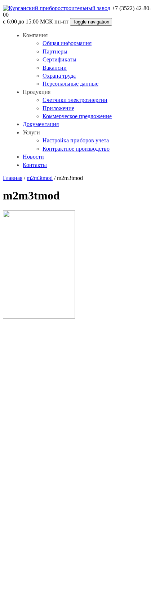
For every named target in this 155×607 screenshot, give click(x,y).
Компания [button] (35, 35)
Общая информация (67, 43)
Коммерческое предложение (77, 116)
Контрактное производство (76, 149)
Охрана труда (59, 76)
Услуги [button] (31, 132)
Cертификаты (59, 59)
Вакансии (55, 68)
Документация (41, 124)
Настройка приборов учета (76, 140)
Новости (33, 157)
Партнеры (55, 51)
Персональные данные (70, 84)
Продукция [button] (36, 92)
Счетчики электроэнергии (75, 100)
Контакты (35, 165)
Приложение (58, 108)
